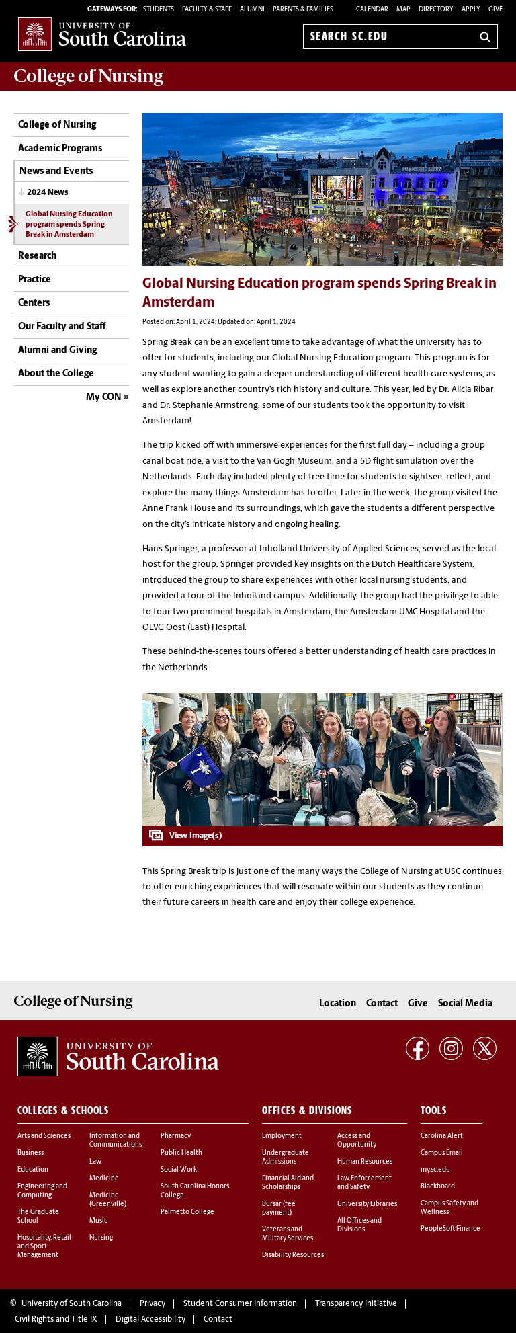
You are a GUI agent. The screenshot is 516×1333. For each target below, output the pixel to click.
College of (88, 76)
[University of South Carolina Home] (102, 34)
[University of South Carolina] (118, 1056)
